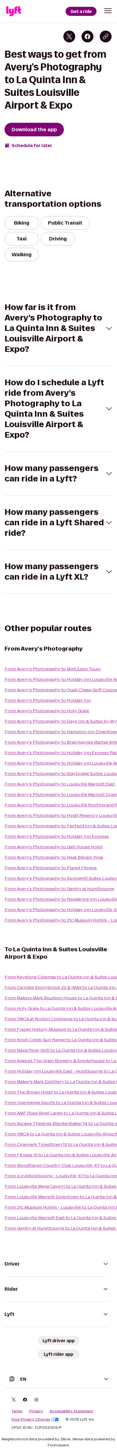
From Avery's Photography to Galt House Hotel (54, 847)
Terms (16, 1411)
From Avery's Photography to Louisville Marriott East (60, 784)
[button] (107, 10)
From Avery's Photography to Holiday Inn (48, 700)
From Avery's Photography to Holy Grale (47, 711)
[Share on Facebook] (87, 36)
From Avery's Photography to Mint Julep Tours (53, 669)
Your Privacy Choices (30, 1419)
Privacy (36, 1411)
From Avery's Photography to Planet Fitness (51, 868)
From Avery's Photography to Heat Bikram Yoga (54, 857)
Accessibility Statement (71, 1411)
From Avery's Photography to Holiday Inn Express (57, 836)
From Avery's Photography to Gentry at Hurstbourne (59, 889)
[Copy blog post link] (105, 36)
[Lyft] (14, 11)
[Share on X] (69, 36)
